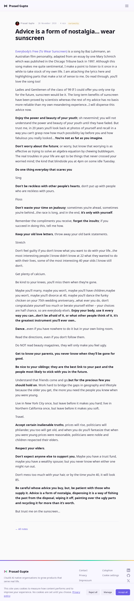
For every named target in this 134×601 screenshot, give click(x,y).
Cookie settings (110, 575)
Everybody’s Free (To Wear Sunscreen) (41, 51)
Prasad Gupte (16, 571)
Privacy (83, 575)
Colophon (107, 570)
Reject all (93, 592)
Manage (108, 592)
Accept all (122, 592)
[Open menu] (127, 6)
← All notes (21, 529)
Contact (83, 570)
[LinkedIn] (128, 570)
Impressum (85, 580)
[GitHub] (128, 575)
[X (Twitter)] (128, 580)
